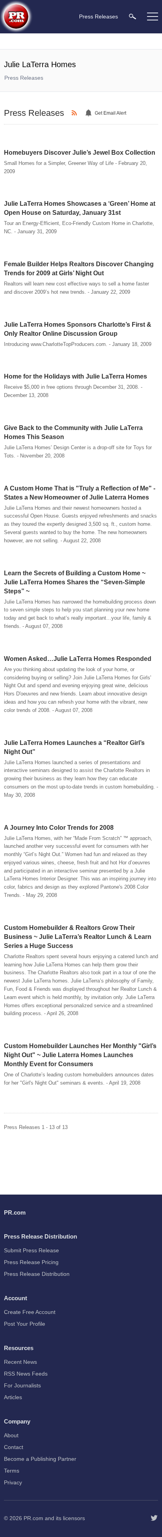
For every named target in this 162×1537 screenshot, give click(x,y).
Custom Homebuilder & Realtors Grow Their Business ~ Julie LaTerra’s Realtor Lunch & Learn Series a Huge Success (77, 936)
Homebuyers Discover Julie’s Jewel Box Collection (79, 152)
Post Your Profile (24, 1324)
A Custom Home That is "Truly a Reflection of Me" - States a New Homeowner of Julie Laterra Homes (79, 493)
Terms (11, 1470)
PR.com (33, 1518)
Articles (13, 1397)
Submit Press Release (31, 1250)
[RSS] (75, 113)
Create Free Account (29, 1312)
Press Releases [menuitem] (98, 16)
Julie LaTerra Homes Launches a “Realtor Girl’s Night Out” (74, 747)
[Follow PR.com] (154, 1518)
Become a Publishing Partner (40, 1459)
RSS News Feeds (26, 1373)
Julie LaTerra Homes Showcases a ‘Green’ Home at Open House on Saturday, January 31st (79, 208)
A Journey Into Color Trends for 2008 (59, 827)
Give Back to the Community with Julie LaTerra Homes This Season (73, 432)
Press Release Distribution (37, 1274)
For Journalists (22, 1385)
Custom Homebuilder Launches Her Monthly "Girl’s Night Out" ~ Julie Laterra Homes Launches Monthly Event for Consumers (80, 1055)
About (11, 1435)
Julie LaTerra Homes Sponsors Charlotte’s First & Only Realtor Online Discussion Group (77, 329)
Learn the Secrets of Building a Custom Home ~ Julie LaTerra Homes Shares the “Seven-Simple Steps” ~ (74, 582)
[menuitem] (132, 16)
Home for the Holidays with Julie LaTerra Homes (75, 376)
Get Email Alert (110, 113)
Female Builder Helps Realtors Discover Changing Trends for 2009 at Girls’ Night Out (79, 268)
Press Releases (23, 78)
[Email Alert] (90, 113)
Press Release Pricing (31, 1262)
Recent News (20, 1362)
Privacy (13, 1482)
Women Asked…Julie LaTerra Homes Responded (77, 658)
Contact (13, 1447)
